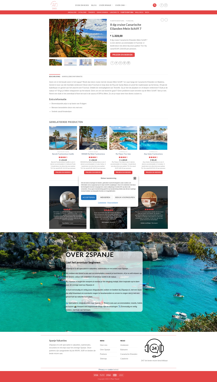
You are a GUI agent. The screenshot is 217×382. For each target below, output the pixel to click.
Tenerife (91, 12)
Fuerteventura (127, 12)
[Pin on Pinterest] (124, 63)
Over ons (120, 5)
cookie (110, 370)
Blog (94, 5)
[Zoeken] (154, 5)
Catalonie (82, 12)
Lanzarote (114, 12)
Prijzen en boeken (122, 55)
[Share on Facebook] (112, 63)
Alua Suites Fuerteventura (153, 154)
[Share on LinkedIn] (128, 63)
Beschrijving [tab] (54, 76)
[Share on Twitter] (116, 63)
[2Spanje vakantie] (60, 5)
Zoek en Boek (82, 5)
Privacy (102, 370)
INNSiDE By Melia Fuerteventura (93, 154)
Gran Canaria (102, 12)
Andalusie (72, 12)
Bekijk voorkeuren (125, 197)
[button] (135, 178)
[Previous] (53, 38)
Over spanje (105, 5)
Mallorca (139, 12)
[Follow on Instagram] (166, 5)
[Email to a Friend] (120, 63)
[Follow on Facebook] (162, 5)
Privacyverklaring (112, 202)
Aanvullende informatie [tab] (72, 76)
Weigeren (105, 197)
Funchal (130, 21)
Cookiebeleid (102, 202)
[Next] (103, 38)
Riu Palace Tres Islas (123, 154)
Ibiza (147, 12)
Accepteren (89, 197)
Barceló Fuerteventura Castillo (63, 154)
